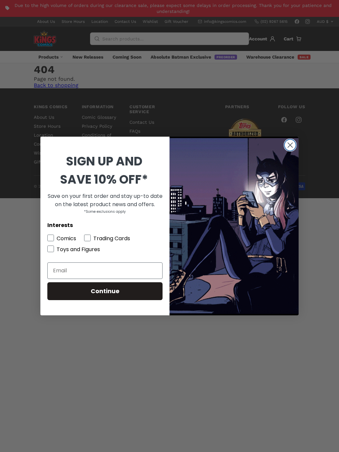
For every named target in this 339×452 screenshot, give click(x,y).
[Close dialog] (290, 145)
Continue (105, 291)
